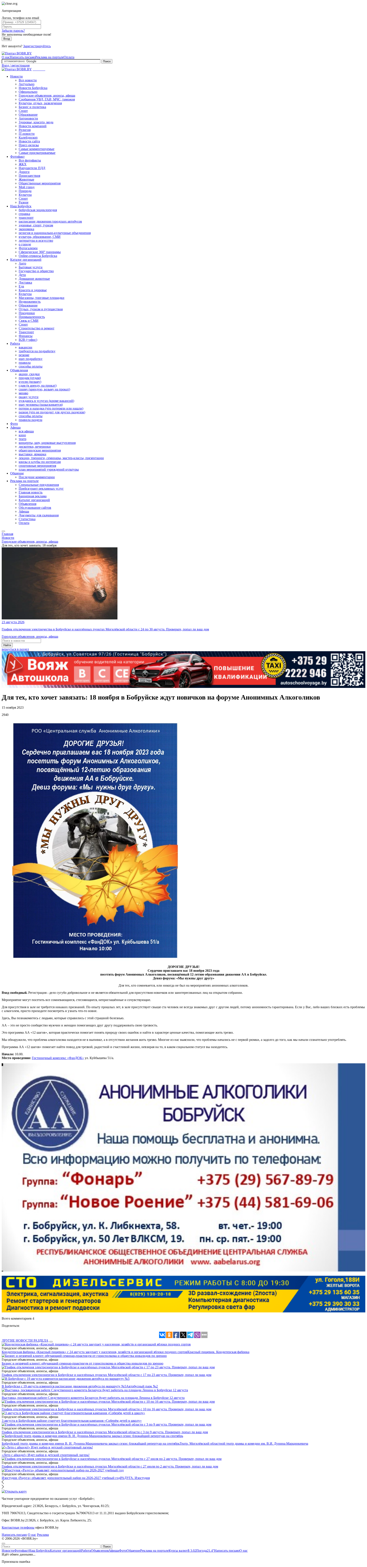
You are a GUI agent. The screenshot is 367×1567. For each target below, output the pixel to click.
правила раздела (30, 420)
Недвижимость (30, 301)
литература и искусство (36, 240)
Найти (7, 645)
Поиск (107, 61)
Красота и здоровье (33, 290)
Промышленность (32, 317)
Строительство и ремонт (36, 328)
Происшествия (29, 175)
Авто (22, 263)
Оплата (69, 57)
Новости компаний (33, 126)
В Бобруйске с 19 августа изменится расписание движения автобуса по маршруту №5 (64, 1386)
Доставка (25, 282)
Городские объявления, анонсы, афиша (47, 95)
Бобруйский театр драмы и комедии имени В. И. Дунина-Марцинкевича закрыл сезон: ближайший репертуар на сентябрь (91, 1443)
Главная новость (30, 492)
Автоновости (28, 118)
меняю (23, 393)
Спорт (23, 111)
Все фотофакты (30, 160)
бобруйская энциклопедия (38, 210)
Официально (28, 91)
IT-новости (27, 133)
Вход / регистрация (16, 65)
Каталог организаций (25, 259)
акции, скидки (29, 374)
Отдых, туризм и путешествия (41, 309)
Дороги (24, 172)
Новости (16, 76)
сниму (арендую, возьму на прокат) (44, 389)
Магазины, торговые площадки (41, 298)
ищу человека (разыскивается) (41, 404)
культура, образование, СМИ (40, 236)
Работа (15, 343)
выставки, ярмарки (32, 454)
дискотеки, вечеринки (35, 446)
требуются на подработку (37, 351)
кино (22, 435)
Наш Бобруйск (20, 206)
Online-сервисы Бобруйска (38, 256)
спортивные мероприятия (37, 465)
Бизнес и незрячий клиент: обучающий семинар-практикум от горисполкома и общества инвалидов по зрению (82, 1363)
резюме (24, 355)
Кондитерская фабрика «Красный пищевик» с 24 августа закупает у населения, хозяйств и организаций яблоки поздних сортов (94, 1352)
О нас (6, 57)
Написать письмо (22, 57)
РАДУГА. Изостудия (135, 1478)
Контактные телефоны (18, 1527)
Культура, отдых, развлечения (40, 103)
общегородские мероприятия (40, 450)
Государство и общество (36, 271)
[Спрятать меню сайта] (3, 1543)
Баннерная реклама (33, 496)
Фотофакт (17, 156)
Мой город (26, 187)
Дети (22, 275)
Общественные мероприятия (40, 183)
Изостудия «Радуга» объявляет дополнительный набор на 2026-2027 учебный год (61, 1478)
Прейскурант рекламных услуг (41, 488)
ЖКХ (23, 164)
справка (24, 214)
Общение (17, 473)
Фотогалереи (28, 248)
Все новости (28, 80)
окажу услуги (28, 397)
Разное (23, 202)
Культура (25, 195)
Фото (14, 423)
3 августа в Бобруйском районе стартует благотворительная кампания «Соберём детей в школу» (72, 1420)
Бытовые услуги (30, 267)
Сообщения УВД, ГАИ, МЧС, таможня (47, 99)
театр (22, 439)
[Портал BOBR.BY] (17, 53)
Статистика (27, 519)
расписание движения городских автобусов (50, 221)
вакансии (25, 347)
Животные (26, 179)
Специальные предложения (39, 485)
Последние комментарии (37, 477)
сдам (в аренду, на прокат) (37, 385)
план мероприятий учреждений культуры (49, 469)
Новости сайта (29, 141)
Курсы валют (182, 1550)
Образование (28, 114)
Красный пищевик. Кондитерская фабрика (218, 1352)
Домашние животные (34, 278)
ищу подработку (30, 359)
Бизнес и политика (32, 107)
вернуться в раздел (15, 649)
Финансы (25, 336)
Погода (205, 1550)
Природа (25, 191)
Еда (21, 286)
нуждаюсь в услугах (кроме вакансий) (46, 401)
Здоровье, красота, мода (36, 122)
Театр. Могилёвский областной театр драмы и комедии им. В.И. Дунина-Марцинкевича (244, 1443)
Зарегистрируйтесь (37, 46)
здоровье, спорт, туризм (36, 225)
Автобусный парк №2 (142, 1386)
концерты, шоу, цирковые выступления (47, 443)
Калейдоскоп (28, 137)
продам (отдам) (30, 378)
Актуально (26, 84)
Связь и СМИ (28, 320)
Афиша (15, 427)
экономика (26, 229)
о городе (25, 244)
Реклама (43, 1534)
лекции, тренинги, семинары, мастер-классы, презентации (61, 458)
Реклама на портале (49, 57)
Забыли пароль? (13, 30)
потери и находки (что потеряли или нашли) (51, 408)
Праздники (27, 313)
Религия (25, 130)
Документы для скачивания (39, 515)
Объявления (19, 370)
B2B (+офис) (28, 340)
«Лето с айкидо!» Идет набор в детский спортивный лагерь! (45, 1455)
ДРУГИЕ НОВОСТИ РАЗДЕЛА (25, 1340)
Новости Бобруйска (33, 88)
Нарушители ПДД (32, 168)
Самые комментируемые (36, 149)
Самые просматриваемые (37, 153)
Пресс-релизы (29, 145)
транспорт (26, 217)
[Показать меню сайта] (3, 531)
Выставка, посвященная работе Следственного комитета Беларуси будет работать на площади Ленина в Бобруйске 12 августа (93, 1398)
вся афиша (26, 431)
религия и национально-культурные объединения (55, 233)
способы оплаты (30, 366)
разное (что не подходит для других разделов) (52, 412)
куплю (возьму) (30, 381)
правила (25, 362)
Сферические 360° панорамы (40, 252)
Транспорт (26, 332)
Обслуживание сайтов (35, 507)
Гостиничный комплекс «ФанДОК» (58, 1058)
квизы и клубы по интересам (40, 462)
